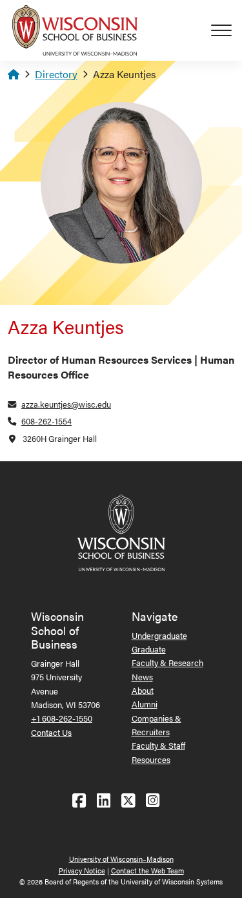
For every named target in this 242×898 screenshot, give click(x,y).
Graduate (149, 649)
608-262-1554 (46, 421)
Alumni (144, 704)
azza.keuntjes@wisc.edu (66, 404)
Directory (56, 74)
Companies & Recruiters (156, 725)
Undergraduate (159, 635)
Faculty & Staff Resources (158, 752)
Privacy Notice (82, 870)
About (143, 690)
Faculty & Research (167, 662)
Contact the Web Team (147, 870)
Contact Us (51, 732)
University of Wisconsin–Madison (121, 859)
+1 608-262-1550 (61, 718)
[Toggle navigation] (226, 30)
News (142, 677)
